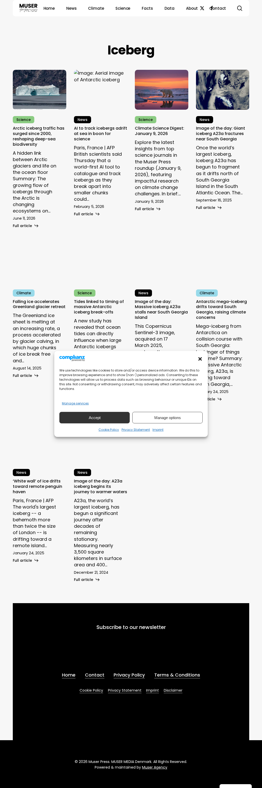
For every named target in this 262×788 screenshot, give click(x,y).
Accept (95, 417)
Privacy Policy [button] (129, 675)
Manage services (75, 403)
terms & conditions (149, 654)
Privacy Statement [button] (124, 690)
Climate (23, 293)
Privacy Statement (136, 429)
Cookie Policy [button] (91, 690)
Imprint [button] (152, 690)
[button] (200, 359)
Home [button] (68, 675)
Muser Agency (154, 767)
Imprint (157, 429)
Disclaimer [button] (173, 690)
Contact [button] (94, 675)
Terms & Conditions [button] (177, 675)
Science (23, 119)
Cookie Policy (109, 429)
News (83, 119)
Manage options (167, 417)
